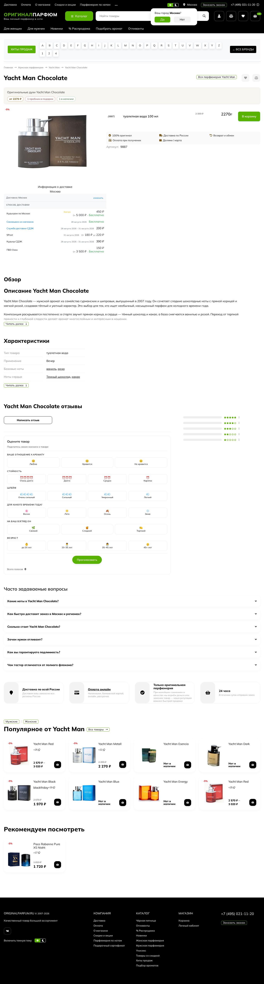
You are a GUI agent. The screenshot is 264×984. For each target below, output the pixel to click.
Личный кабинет (189, 925)
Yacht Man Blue (108, 781)
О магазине (42, 4)
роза (61, 369)
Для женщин (13, 28)
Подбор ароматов (147, 965)
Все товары (96, 729)
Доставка (10, 4)
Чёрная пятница (146, 920)
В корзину (249, 116)
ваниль (51, 369)
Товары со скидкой (148, 955)
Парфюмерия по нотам (95, 4)
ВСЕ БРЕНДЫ (245, 49)
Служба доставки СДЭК (20, 228)
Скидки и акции (65, 4)
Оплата (26, 4)
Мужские (12, 721)
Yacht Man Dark (239, 744)
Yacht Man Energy (176, 781)
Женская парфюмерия (150, 940)
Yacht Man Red (43, 744)
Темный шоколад (58, 377)
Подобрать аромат (109, 28)
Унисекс (141, 950)
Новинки (57, 28)
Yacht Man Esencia (176, 744)
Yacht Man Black (44, 781)
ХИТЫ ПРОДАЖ (21, 49)
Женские (31, 721)
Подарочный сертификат (109, 945)
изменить (98, 198)
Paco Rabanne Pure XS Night (46, 845)
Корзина (184, 920)
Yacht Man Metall (110, 744)
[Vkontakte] (7, 931)
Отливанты (136, 28)
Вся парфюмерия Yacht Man (216, 77)
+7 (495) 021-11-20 (243, 4)
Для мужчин (36, 28)
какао (76, 377)
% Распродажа (79, 28)
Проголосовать (87, 560)
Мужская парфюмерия (150, 945)
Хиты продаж (144, 960)
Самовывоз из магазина (20, 221)
